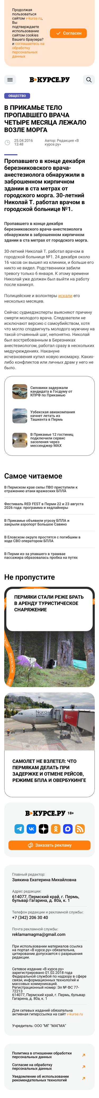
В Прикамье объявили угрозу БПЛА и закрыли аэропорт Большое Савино (36, 522)
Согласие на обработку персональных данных (32, 1067)
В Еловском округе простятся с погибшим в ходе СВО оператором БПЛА (42, 539)
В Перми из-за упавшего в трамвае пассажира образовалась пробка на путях (41, 556)
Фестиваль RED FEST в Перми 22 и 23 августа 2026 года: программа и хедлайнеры (43, 506)
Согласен (72, 33)
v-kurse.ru (34, 18)
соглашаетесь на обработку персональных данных (28, 50)
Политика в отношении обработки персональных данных (42, 1055)
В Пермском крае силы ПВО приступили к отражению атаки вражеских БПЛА (41, 489)
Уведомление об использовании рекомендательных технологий (40, 1078)
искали (65, 295)
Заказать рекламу (53, 845)
